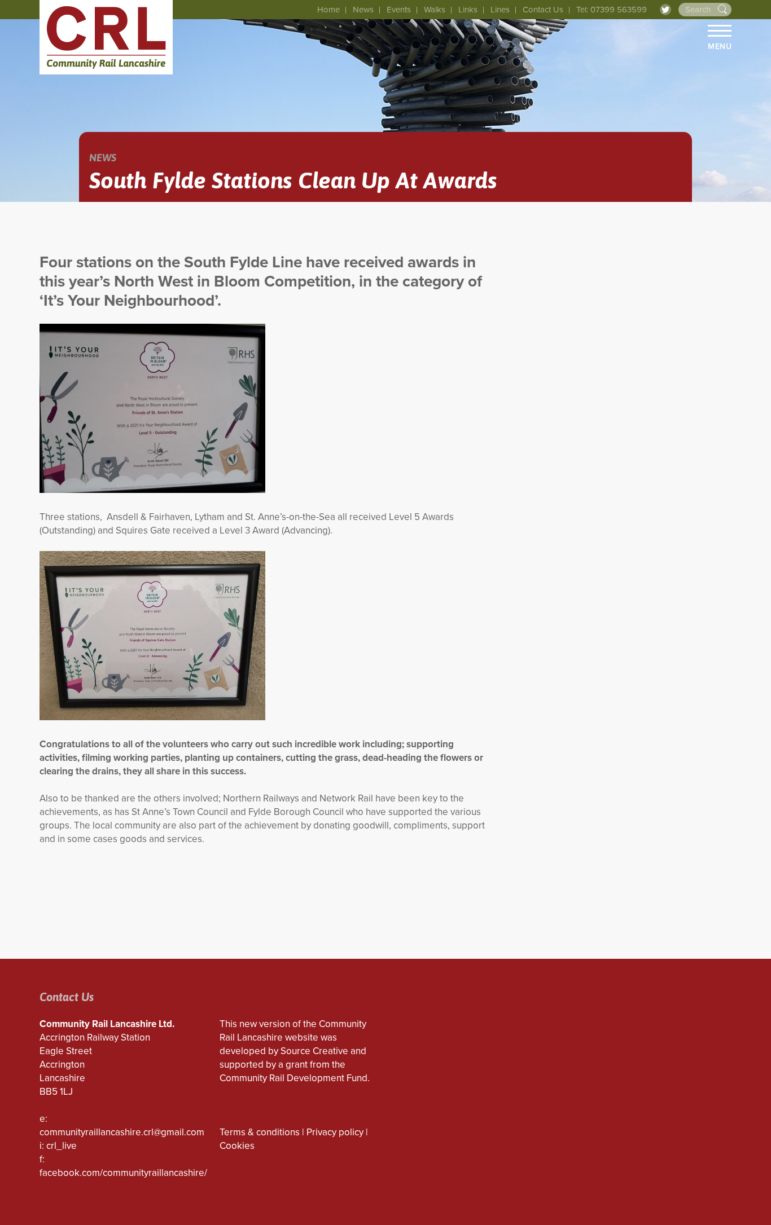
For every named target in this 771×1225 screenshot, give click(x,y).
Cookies (237, 1146)
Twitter (665, 9)
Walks (434, 10)
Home (328, 10)
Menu (719, 46)
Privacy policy (334, 1132)
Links (468, 10)
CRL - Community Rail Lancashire (106, 37)
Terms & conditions (260, 1132)
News (363, 10)
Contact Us (543, 10)
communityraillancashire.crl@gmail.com (122, 1132)
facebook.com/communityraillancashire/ (123, 1173)
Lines (500, 10)
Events (399, 10)
